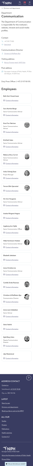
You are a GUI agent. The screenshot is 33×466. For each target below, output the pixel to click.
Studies (4, 421)
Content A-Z (5, 437)
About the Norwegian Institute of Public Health (16, 455)
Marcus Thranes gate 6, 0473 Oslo (14, 62)
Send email (7, 45)
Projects (4, 425)
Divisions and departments (10, 407)
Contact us (5, 385)
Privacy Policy (6, 459)
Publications (5, 429)
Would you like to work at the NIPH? (13, 411)
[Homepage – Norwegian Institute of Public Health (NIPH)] (6, 3)
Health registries (7, 433)
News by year (6, 403)
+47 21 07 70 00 (15, 389)
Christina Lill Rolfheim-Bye (12, 53)
